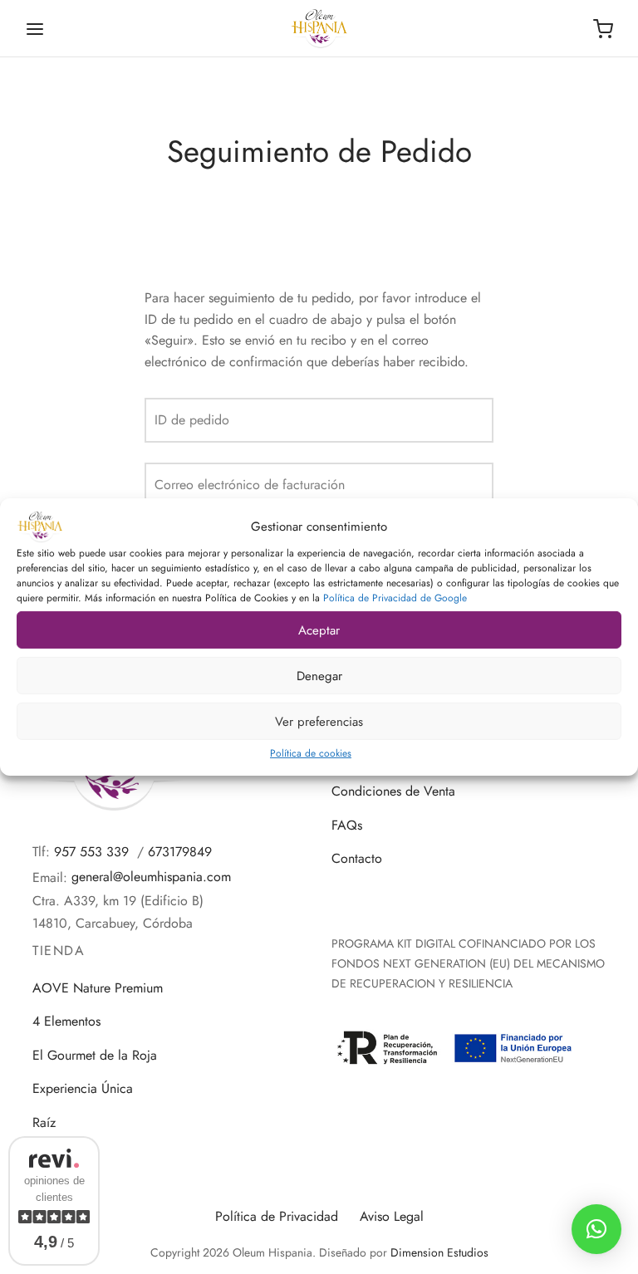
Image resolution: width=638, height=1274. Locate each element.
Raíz (44, 1122)
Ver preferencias (319, 721)
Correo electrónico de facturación (250, 484)
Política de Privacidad (276, 1216)
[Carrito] (603, 29)
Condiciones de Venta (393, 791)
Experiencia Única (82, 1088)
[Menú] (35, 29)
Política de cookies (310, 753)
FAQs (346, 825)
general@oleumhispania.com (151, 876)
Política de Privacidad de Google (395, 597)
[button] (596, 1229)
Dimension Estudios (439, 1252)
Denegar (319, 675)
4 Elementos (66, 1021)
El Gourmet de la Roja (94, 1055)
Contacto (356, 858)
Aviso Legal (392, 1216)
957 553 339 (91, 851)
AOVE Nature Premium (97, 987)
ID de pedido (192, 419)
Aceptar (319, 629)
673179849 (180, 851)
